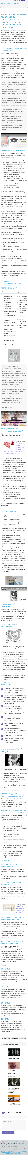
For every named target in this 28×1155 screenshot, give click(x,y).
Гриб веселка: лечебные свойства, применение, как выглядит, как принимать (14, 1090)
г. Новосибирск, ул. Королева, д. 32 (15, 1142)
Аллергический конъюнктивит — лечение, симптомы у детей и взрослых (13, 1074)
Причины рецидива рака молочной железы (14, 1105)
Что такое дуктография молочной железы (13, 1059)
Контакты (16, 3)
